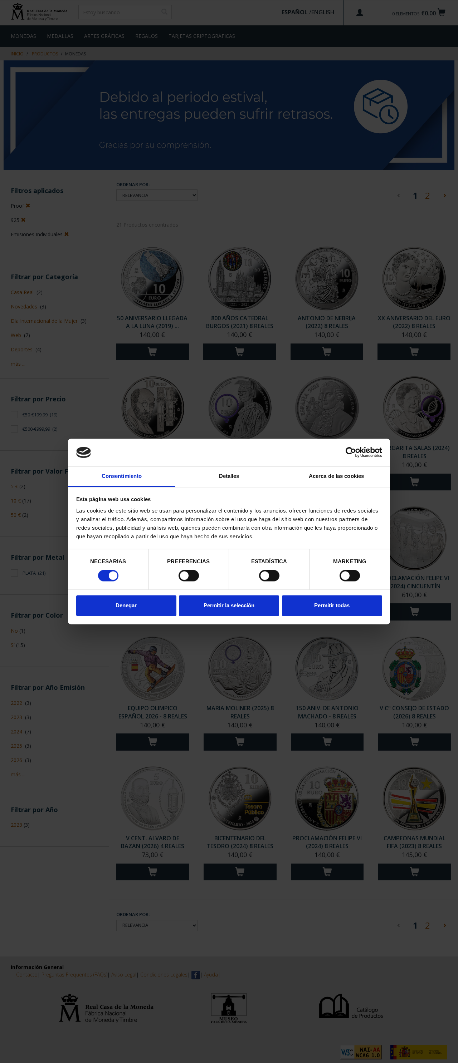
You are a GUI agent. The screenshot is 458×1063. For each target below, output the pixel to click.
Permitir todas (332, 605)
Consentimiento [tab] (122, 476)
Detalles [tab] (229, 476)
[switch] (189, 576)
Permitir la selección (229, 605)
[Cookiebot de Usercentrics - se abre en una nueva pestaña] (351, 452)
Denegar (126, 605)
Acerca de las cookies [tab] (336, 476)
